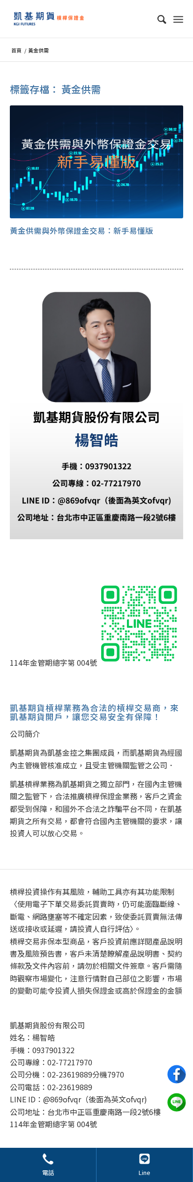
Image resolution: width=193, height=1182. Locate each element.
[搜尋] (157, 18)
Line (144, 1172)
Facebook (176, 1074)
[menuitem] (157, 18)
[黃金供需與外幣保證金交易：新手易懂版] (97, 161)
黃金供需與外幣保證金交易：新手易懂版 (81, 230)
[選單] (178, 18)
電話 (48, 1172)
